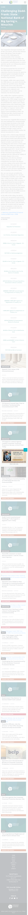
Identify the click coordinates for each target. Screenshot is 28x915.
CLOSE (25, 449)
